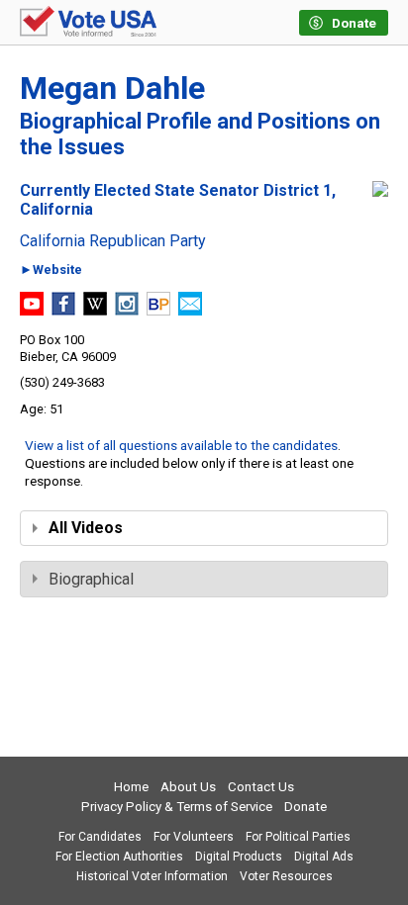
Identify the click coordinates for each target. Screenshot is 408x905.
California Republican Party (113, 241)
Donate (305, 806)
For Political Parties (298, 837)
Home (131, 786)
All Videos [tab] (86, 527)
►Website (51, 270)
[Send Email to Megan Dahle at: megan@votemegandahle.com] (190, 310)
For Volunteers (193, 837)
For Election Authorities (119, 856)
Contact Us (261, 786)
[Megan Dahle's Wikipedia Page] (95, 310)
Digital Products (238, 856)
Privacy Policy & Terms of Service (176, 806)
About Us (188, 786)
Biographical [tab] (91, 579)
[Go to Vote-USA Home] (88, 23)
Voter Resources (286, 876)
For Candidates (100, 837)
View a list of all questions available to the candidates (181, 445)
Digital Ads (324, 856)
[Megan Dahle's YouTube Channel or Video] (32, 310)
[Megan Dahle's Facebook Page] (63, 310)
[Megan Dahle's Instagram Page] (127, 310)
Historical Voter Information (152, 876)
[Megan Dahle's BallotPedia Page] (158, 310)
